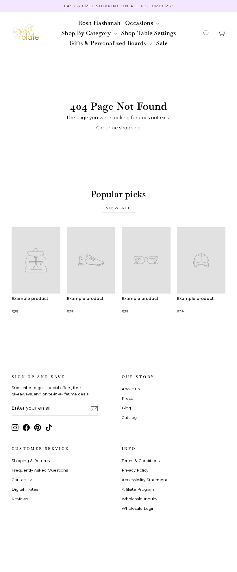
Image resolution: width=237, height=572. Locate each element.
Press (127, 398)
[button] (206, 33)
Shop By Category (87, 33)
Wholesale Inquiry (139, 498)
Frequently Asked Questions (40, 470)
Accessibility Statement (144, 479)
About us (131, 388)
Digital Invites (25, 489)
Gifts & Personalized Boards (108, 43)
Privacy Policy (135, 470)
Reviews (20, 498)
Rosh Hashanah (99, 23)
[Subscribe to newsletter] (94, 408)
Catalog (129, 417)
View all (118, 208)
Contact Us (22, 479)
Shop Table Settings (148, 33)
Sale (162, 43)
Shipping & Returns (31, 460)
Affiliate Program (138, 489)
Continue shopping (118, 128)
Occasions (140, 23)
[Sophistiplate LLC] (26, 33)
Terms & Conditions (141, 460)
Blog (126, 408)
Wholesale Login (138, 508)
